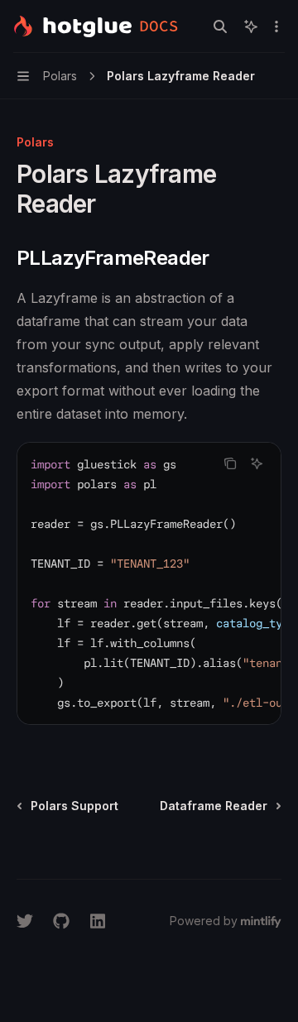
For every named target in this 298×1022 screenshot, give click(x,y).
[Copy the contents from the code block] (230, 463)
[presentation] (149, 583)
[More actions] (276, 26)
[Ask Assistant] (256, 463)
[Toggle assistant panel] (250, 26)
